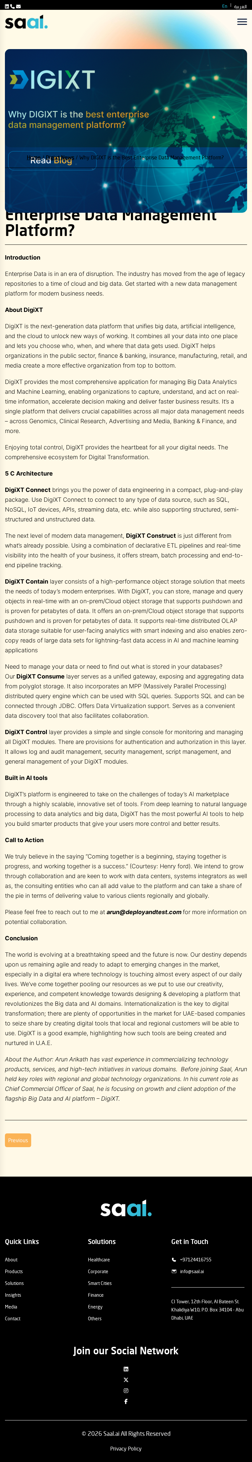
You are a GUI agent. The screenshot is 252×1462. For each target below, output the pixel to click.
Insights (13, 1295)
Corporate (98, 1271)
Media (11, 1306)
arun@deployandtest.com (144, 912)
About (11, 1259)
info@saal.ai (192, 1271)
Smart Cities (100, 1283)
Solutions (14, 1283)
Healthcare (99, 1259)
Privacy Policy (126, 1448)
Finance (96, 1295)
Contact (12, 1318)
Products (14, 1271)
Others (95, 1318)
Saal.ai (111, 1433)
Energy (95, 1306)
